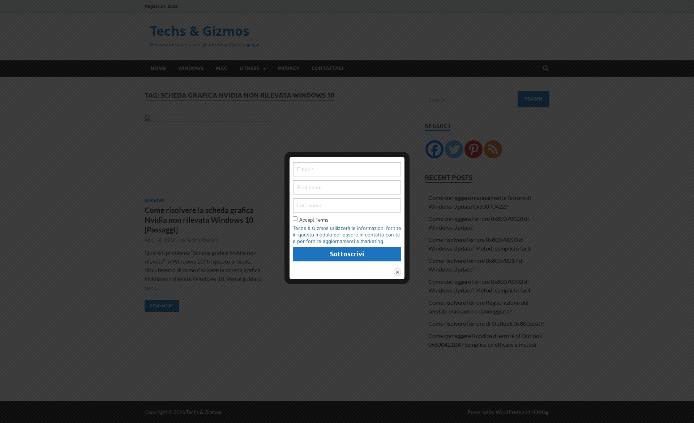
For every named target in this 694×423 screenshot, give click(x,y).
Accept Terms (314, 220)
